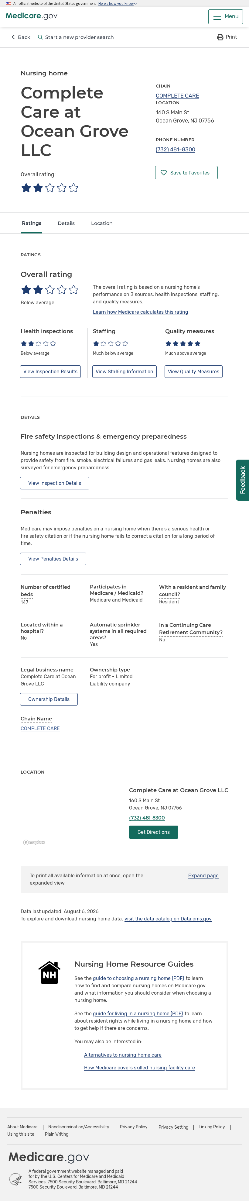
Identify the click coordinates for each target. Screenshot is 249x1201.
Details (66, 223)
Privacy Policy (134, 1127)
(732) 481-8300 (175, 149)
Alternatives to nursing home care (123, 1055)
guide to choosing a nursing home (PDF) (138, 978)
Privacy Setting (173, 1127)
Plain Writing (56, 1134)
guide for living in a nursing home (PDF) (138, 1013)
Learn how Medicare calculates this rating (140, 312)
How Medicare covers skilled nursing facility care (139, 1068)
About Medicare (22, 1127)
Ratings (31, 223)
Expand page (203, 875)
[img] (49, 187)
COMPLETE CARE (177, 95)
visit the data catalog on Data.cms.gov (168, 919)
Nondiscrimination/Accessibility (78, 1127)
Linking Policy (212, 1127)
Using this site (20, 1134)
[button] (226, 37)
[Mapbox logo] (35, 842)
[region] (70, 817)
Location (102, 223)
